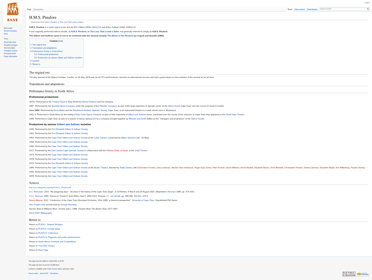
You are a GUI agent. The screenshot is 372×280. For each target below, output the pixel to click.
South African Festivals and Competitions (57, 241)
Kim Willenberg (343, 167)
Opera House (174, 106)
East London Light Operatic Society (67, 150)
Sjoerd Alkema (35, 200)
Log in (367, 3)
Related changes (10, 45)
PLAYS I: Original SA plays (50, 224)
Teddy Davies (126, 167)
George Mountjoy (68, 204)
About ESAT (44, 273)
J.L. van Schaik (113, 196)
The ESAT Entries (46, 246)
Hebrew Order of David (117, 150)
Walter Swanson (128, 138)
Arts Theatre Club (37, 204)
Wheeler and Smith (137, 119)
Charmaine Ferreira (146, 167)
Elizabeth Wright (327, 167)
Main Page (43, 250)
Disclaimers (54, 273)
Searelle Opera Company (63, 106)
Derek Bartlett (246, 167)
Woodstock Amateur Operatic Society (90, 110)
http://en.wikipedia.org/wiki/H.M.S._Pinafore (49, 187)
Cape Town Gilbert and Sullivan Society (70, 138)
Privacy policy (33, 273)
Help (6, 34)
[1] (98, 27)
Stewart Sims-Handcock (182, 167)
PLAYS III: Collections (48, 233)
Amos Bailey (59, 110)
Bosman (172, 191)
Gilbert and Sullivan (137, 114)
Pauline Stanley (358, 167)
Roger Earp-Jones (202, 167)
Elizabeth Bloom (261, 167)
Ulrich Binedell (276, 167)
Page (29, 9)
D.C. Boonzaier (36, 191)
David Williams (232, 167)
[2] (133, 27)
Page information (10, 56)
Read (290, 9)
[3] (93, 119)
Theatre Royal (58, 102)
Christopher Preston (293, 167)
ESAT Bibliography (43, 213)
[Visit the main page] (12, 11)
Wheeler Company (108, 106)
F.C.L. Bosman (36, 196)
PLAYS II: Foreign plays (49, 229)
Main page (8, 28)
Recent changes (10, 31)
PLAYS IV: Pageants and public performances (59, 237)
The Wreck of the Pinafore (120, 36)
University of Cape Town (143, 200)
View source (299, 9)
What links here (10, 42)
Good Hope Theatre (235, 114)
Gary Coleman (163, 167)
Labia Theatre (100, 138)
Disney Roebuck (89, 102)
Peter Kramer (218, 167)
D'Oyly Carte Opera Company (88, 114)
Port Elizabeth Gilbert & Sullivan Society (70, 129)
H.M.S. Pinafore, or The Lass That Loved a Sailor (64, 22)
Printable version (10, 51)
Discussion (38, 9)
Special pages (9, 48)
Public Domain (52, 269)
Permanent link (10, 54)
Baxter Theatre (101, 167)
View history (312, 9)
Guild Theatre (141, 150)
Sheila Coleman (311, 167)
